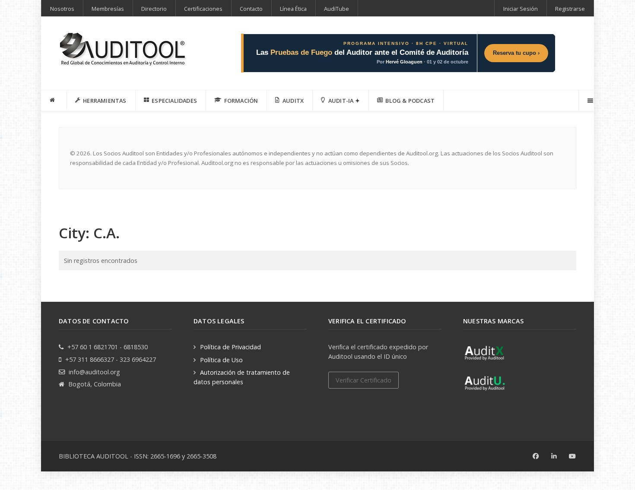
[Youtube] (572, 456)
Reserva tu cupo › (516, 53)
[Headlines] (123, 50)
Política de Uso (221, 360)
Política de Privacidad (230, 347)
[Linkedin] (554, 456)
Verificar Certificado (363, 380)
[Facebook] (535, 456)
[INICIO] (54, 100)
